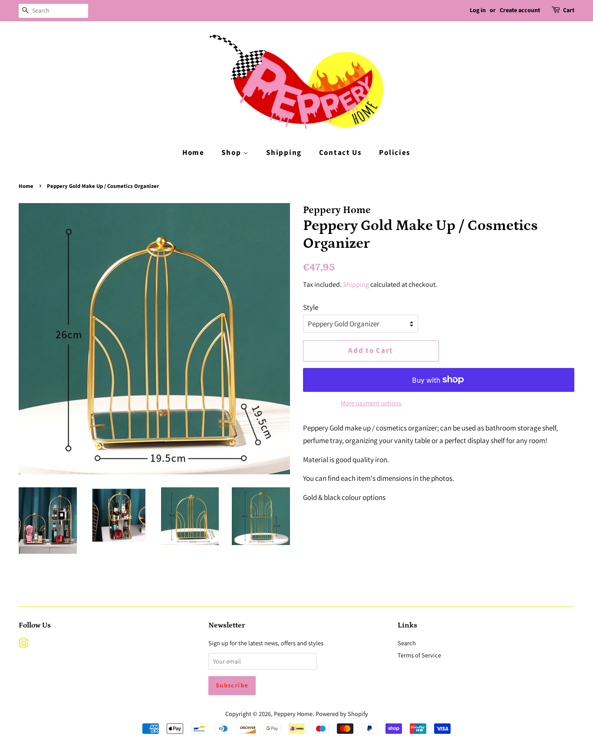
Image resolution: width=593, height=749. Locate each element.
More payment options (371, 403)
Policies (395, 153)
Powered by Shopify (342, 714)
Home (193, 153)
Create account (520, 10)
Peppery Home (293, 714)
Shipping (284, 153)
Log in (478, 10)
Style (310, 307)
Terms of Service (419, 655)
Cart (568, 10)
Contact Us (340, 153)
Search (407, 643)
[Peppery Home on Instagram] (23, 645)
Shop (232, 153)
